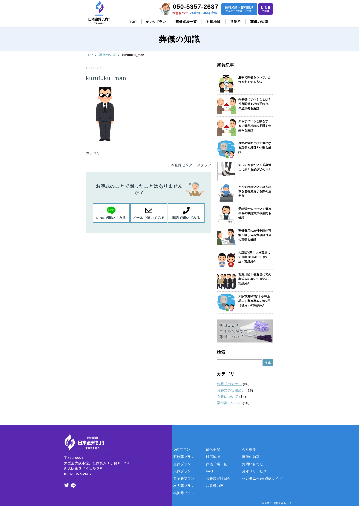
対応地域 (213, 22)
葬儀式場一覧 (186, 22)
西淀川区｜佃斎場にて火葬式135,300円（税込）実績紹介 (254, 279)
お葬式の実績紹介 (231, 390)
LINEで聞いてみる (111, 218)
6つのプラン (156, 22)
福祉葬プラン (184, 493)
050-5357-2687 (195, 6)
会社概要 (249, 449)
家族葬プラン (184, 457)
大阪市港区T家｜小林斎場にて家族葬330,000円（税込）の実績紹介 (254, 301)
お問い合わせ (252, 464)
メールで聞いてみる (149, 218)
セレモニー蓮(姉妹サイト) (263, 478)
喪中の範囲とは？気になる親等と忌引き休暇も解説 (254, 147)
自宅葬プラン (184, 478)
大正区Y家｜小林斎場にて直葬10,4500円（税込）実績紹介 (254, 257)
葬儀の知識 (259, 22)
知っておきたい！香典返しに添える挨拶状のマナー (254, 169)
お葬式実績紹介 (218, 478)
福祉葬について (229, 403)
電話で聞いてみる (186, 218)
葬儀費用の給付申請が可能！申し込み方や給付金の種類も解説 (254, 235)
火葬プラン (182, 471)
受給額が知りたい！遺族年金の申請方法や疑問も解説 (254, 213)
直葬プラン (182, 464)
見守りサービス (254, 471)
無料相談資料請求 (239, 9)
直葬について (227, 396)
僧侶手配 (213, 449)
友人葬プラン (184, 486)
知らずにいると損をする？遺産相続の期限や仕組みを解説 (254, 126)
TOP (133, 22)
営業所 (235, 22)
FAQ (209, 471)
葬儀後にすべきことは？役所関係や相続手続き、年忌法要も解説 (254, 104)
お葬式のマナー (229, 384)
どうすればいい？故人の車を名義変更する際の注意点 (254, 191)
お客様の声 (215, 486)
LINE (265, 9)
